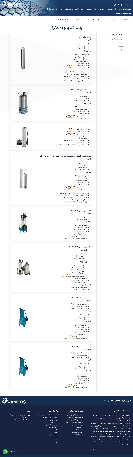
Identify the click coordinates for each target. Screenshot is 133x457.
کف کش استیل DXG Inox (80, 210)
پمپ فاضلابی (80, 19)
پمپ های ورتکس (125, 19)
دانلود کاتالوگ (79, 9)
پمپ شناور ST (85, 37)
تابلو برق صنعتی (91, 9)
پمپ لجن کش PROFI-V (81, 346)
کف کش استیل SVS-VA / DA (79, 246)
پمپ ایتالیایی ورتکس (124, 9)
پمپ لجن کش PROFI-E (81, 297)
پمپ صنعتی (96, 19)
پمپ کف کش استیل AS (81, 89)
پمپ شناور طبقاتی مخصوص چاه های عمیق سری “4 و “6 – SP (65, 156)
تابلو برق (121, 46)
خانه (130, 13)
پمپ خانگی (111, 19)
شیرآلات (102, 9)
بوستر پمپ (111, 9)
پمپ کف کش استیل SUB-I (80, 129)
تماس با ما (59, 9)
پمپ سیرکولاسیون (63, 19)
